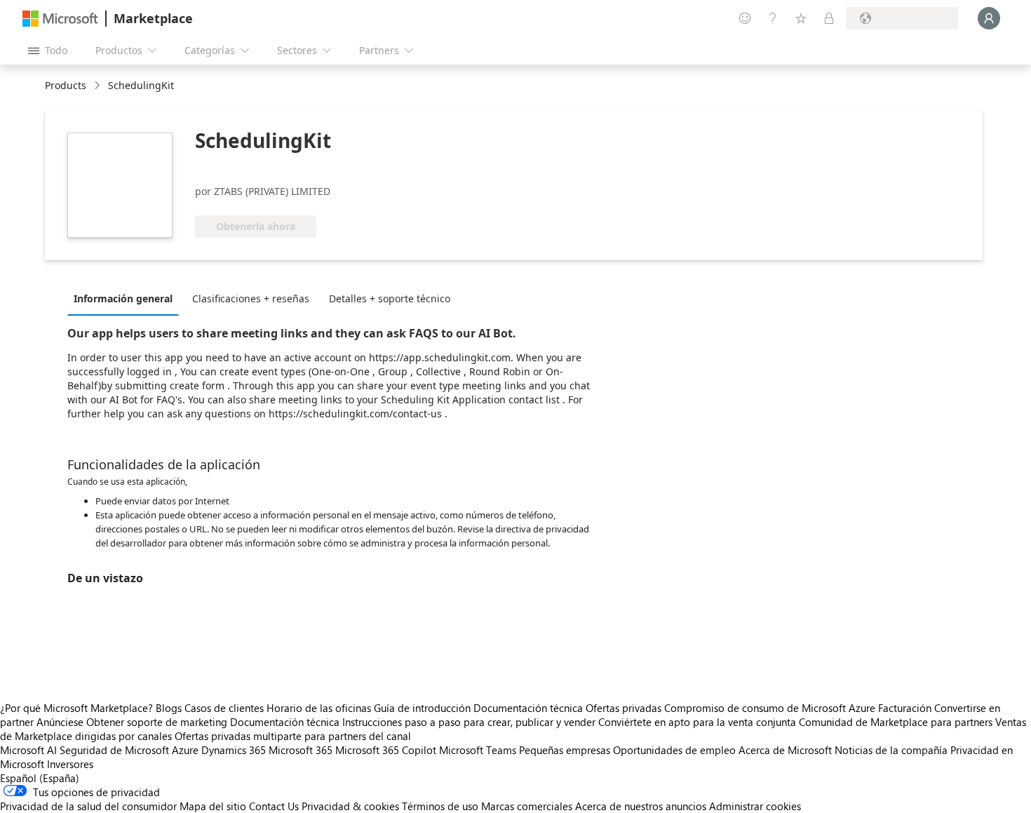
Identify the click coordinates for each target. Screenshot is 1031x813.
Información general (123, 298)
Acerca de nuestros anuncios (640, 806)
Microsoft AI (28, 750)
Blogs (169, 708)
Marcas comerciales (526, 806)
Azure (185, 750)
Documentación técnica (528, 708)
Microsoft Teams (477, 750)
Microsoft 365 (300, 750)
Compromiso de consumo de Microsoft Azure (771, 708)
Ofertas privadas (623, 708)
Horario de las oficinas (319, 708)
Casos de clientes (224, 708)
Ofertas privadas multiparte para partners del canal (293, 736)
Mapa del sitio (213, 806)
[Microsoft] (60, 19)
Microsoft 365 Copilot (385, 750)
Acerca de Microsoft (785, 750)
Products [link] (65, 85)
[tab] (126, 298)
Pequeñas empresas (564, 750)
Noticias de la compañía (891, 750)
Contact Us (274, 806)
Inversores (70, 764)
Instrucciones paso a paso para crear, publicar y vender (468, 722)
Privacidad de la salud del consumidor (88, 806)
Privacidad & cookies (350, 806)
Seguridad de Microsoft (114, 750)
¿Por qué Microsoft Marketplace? (76, 708)
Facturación (904, 708)
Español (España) (39, 778)
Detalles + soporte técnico (389, 298)
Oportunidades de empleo (674, 750)
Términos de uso (440, 806)
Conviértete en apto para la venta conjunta (697, 722)
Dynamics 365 (233, 750)
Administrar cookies (755, 806)
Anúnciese (59, 722)
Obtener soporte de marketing (156, 722)
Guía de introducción (422, 708)
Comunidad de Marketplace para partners (895, 722)
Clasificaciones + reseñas (250, 298)
